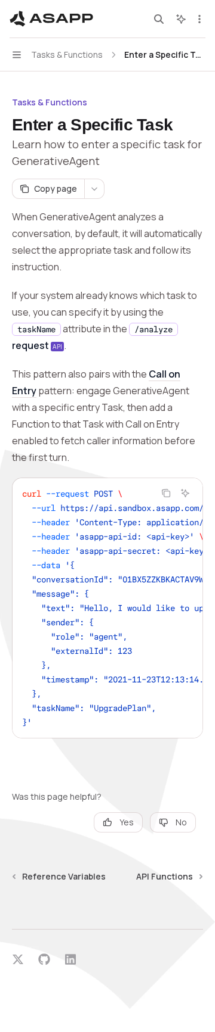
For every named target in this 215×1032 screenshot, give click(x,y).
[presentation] (107, 608)
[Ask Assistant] (185, 493)
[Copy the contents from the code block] (166, 493)
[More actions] (199, 19)
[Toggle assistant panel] (181, 19)
